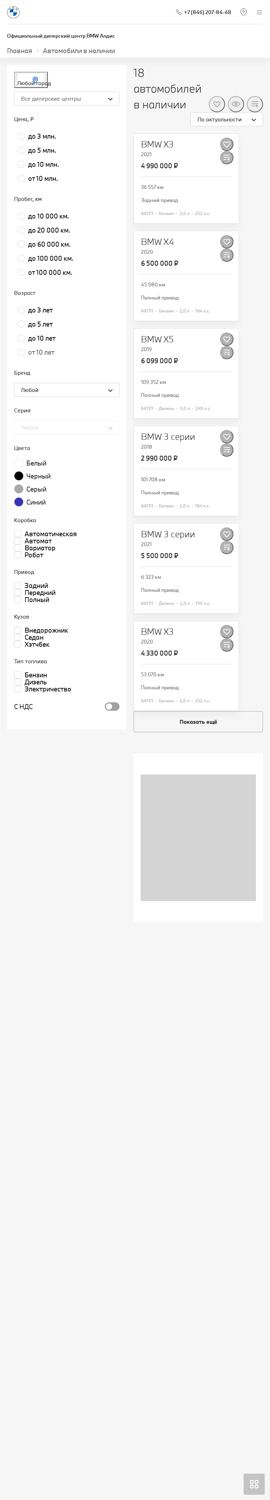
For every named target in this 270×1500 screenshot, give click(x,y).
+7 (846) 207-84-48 (207, 12)
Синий (36, 502)
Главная (19, 50)
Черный (38, 476)
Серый (36, 489)
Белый (36, 463)
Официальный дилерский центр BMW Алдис (61, 35)
